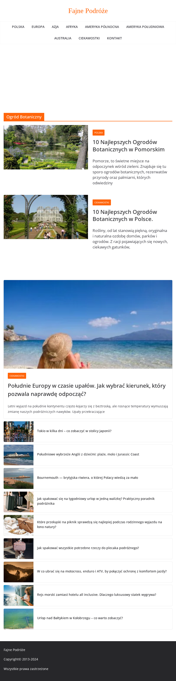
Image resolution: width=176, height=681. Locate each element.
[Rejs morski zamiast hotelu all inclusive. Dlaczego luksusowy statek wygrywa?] (18, 595)
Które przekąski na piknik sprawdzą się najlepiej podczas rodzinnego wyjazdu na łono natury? (99, 524)
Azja (55, 27)
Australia (62, 38)
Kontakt (114, 38)
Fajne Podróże (88, 10)
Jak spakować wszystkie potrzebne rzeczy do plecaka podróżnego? (88, 548)
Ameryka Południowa (145, 27)
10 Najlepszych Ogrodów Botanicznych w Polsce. (125, 215)
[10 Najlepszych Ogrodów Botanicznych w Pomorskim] (46, 147)
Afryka (72, 27)
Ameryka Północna (102, 27)
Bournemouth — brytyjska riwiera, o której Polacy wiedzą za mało (87, 477)
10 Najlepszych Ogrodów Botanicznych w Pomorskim (129, 145)
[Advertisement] (88, 78)
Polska (18, 27)
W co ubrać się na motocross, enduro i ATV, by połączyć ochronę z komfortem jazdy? (102, 571)
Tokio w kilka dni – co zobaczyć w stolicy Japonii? (74, 431)
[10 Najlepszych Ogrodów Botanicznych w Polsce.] (46, 217)
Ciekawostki (89, 38)
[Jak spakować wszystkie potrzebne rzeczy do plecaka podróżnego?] (18, 548)
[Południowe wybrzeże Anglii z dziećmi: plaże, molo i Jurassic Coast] (18, 455)
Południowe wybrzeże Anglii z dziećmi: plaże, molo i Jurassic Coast (88, 454)
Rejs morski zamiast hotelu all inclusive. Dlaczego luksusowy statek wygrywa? (96, 594)
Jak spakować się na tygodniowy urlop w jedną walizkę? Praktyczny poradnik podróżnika (96, 501)
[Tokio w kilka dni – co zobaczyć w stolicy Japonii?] (18, 431)
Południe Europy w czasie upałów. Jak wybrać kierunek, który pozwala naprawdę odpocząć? (86, 390)
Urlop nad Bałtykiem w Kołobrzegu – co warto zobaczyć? (80, 618)
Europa (38, 27)
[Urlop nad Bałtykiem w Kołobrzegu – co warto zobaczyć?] (18, 619)
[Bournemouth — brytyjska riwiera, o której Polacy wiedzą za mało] (18, 478)
